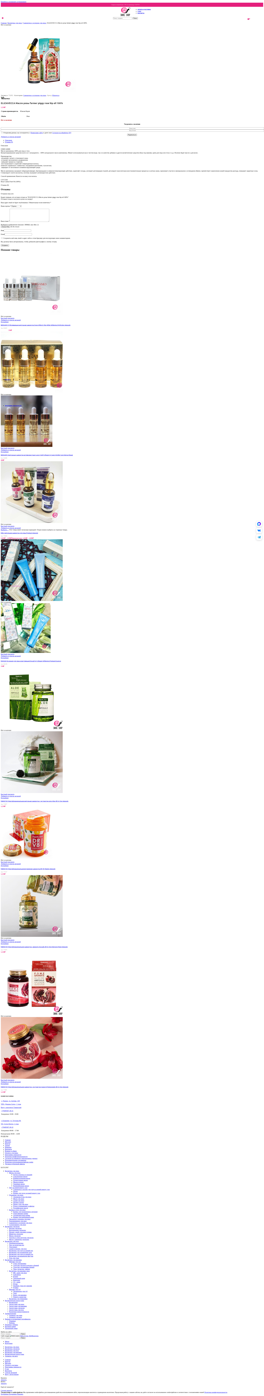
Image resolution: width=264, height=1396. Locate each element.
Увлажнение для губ (20, 1291)
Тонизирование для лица (18, 1221)
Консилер (16, 1280)
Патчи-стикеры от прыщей (22, 1175)
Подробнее (9, 1394)
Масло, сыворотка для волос (19, 1239)
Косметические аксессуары (14, 1300)
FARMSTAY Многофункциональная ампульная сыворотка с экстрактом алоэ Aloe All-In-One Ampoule (34, 801)
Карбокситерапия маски (21, 1178)
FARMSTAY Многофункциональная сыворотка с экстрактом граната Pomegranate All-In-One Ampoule (34, 1087)
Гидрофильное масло (20, 1208)
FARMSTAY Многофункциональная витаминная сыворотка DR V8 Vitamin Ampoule (28, 869)
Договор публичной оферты (15, 1164)
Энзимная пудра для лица (22, 1197)
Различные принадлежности (19, 1312)
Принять (20, 1394)
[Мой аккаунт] (245, 19)
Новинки (8, 1147)
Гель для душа (14, 1258)
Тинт (15, 1293)
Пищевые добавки (11, 1325)
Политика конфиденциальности (16, 1156)
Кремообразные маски (21, 1186)
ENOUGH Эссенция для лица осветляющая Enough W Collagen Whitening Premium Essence (31, 661)
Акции (7, 1145)
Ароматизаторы (10, 1313)
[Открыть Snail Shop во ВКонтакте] (259, 530)
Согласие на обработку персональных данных (21, 1158)
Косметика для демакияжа (18, 1299)
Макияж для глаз (15, 1262)
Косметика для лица (12, 1171)
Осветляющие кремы (20, 1213)
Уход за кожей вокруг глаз (18, 1188)
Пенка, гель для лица (20, 1204)
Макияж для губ (14, 1289)
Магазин (8, 1142)
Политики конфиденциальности (215, 1392)
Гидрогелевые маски (20, 1180)
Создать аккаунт (6, 1390)
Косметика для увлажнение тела (20, 1252)
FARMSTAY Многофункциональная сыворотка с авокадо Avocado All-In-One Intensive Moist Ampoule (34, 947)
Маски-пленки (18, 1182)
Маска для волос (15, 1236)
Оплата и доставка (11, 1153)
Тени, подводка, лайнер (21, 1269)
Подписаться (132, 135)
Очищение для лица (16, 1195)
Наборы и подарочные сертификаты (18, 1319)
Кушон (15, 1276)
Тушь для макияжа (19, 1263)
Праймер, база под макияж (22, 1286)
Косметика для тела (12, 1241)
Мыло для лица (18, 1199)
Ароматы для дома (15, 1315)
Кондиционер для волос (17, 1230)
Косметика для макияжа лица (19, 1271)
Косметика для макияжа (13, 1260)
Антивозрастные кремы (21, 1215)
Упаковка (12, 1321)
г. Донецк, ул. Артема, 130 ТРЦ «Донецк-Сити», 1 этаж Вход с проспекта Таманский (11, 1104)
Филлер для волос (15, 1228)
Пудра (15, 1284)
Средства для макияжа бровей (23, 1267)
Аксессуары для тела (16, 1310)
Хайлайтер (17, 1275)
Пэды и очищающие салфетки (23, 1206)
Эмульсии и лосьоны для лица (19, 1219)
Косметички (13, 1302)
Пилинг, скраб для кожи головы (20, 1232)
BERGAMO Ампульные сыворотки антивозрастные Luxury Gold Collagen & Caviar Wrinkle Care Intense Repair (37, 455)
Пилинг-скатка (18, 1202)
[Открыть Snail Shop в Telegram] (259, 537)
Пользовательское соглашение (15, 1160)
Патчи (15, 1191)
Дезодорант (13, 1247)
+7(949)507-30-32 (7, 1127)
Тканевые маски (19, 1184)
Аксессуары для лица (16, 1304)
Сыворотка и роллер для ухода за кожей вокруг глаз (31, 1189)
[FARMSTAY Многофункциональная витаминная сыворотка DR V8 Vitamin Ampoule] (26, 858)
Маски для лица (14, 1173)
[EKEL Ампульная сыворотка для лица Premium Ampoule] (32, 522)
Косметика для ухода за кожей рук (21, 1254)
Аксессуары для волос (17, 1308)
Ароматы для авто (15, 1317)
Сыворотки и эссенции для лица (20, 1223)
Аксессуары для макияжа (18, 1306)
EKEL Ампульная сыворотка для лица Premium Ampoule (19, 533)
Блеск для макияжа (20, 1295)
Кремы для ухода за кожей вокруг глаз (26, 1193)
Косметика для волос (12, 1226)
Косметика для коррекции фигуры (21, 1256)
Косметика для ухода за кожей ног (21, 1250)
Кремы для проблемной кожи (23, 1217)
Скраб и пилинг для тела (18, 1249)
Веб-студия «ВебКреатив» (29, 1336)
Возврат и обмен (11, 1151)
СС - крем (16, 1282)
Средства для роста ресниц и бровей (26, 1265)
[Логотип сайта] (125, 16)
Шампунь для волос (16, 1234)
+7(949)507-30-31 (7, 1111)
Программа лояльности (13, 1155)
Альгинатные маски (20, 1176)
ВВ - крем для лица (20, 1273)
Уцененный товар (11, 1328)
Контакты (8, 1149)
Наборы (12, 1323)
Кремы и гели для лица (17, 1210)
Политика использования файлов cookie (19, 1162)
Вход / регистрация (11, 1374)
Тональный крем (19, 1278)
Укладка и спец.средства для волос (21, 1238)
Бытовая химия (10, 1326)
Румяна (15, 1288)
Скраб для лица (18, 1200)
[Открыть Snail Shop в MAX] (259, 524)
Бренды (7, 1143)
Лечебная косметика (16, 1243)
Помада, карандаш (19, 1297)
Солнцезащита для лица (17, 1225)
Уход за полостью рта (16, 1245)
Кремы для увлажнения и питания (25, 1212)
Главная (8, 1140)
